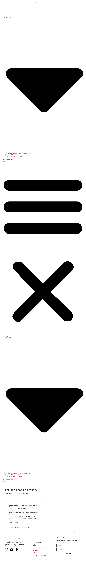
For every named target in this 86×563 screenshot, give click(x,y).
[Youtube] (11, 549)
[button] (43, 248)
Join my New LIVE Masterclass (13, 158)
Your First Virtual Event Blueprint (13, 156)
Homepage (5, 16)
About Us (5, 161)
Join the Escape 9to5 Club (40, 547)
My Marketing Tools (8, 159)
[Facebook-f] (16, 549)
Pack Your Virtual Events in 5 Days (14, 154)
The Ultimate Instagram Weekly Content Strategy (17, 153)
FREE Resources (37, 542)
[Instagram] (6, 549)
